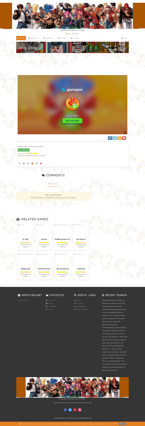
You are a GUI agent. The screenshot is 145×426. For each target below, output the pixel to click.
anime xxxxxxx (116, 330)
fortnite (104, 312)
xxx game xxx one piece (110, 337)
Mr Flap (25, 239)
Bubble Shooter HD (62, 239)
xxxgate (115, 321)
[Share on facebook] (19, 163)
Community (54, 184)
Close (123, 424)
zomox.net (123, 355)
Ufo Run (44, 239)
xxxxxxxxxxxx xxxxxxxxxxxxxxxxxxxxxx (114, 309)
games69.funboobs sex (115, 312)
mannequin (105, 358)
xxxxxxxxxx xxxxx (107, 315)
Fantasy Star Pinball (25, 270)
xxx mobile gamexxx (113, 361)
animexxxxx (114, 334)
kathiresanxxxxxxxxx (108, 327)
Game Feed (79, 303)
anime (120, 349)
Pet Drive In (81, 239)
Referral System (80, 306)
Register (76, 33)
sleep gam (114, 324)
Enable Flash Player (82, 309)
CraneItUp (81, 269)
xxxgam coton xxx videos (110, 352)
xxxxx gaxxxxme (114, 355)
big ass (112, 358)
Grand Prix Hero (44, 269)
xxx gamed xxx (115, 343)
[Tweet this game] (28, 163)
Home (120, 48)
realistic (114, 349)
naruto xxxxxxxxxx (108, 300)
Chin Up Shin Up (62, 269)
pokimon (108, 364)
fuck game (118, 306)
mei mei (122, 334)
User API (78, 300)
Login (69, 33)
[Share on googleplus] (24, 163)
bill (112, 364)
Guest (125, 38)
